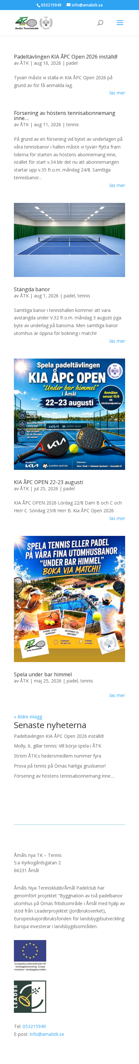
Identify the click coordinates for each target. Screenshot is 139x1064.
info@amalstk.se (47, 1034)
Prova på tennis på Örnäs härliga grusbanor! (60, 766)
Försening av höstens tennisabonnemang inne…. (64, 115)
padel (72, 63)
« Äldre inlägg (28, 717)
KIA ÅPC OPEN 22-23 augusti (48, 482)
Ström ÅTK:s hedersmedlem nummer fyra (57, 756)
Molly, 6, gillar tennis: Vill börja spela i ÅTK (57, 746)
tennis (72, 124)
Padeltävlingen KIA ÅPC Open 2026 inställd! (65, 56)
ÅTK (24, 63)
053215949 (34, 1026)
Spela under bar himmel (43, 674)
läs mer (117, 93)
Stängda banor (32, 289)
